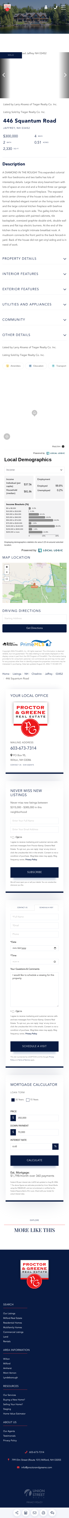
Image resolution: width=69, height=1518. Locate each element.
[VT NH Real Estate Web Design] (34, 1493)
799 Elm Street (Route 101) (36, 1460)
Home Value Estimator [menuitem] (14, 1414)
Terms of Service (24, 1060)
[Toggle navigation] (63, 7)
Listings (17, 674)
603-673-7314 (56, 7)
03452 (59, 674)
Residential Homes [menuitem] (12, 1323)
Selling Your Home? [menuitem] (13, 1404)
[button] (5, 75)
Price (13, 1112)
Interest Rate (18, 1140)
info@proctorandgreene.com (36, 1467)
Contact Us (15, 765)
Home (5, 674)
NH (26, 674)
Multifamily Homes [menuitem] (12, 1328)
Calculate (34, 1160)
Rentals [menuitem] (6, 1342)
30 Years (19, 1100)
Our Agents (28, 765)
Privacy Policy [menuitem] (10, 1441)
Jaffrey (48, 674)
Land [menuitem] (5, 1337)
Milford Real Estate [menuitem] (12, 1318)
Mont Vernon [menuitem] (9, 1373)
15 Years (34, 1100)
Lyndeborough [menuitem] (10, 1378)
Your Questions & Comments (24, 969)
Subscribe (34, 872)
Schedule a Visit (46, 908)
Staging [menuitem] (7, 1409)
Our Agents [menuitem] (9, 1431)
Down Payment (19, 1126)
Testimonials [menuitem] (9, 1436)
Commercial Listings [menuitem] (13, 1332)
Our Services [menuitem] (9, 1395)
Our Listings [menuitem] (9, 1314)
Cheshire (37, 674)
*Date (13, 942)
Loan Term (17, 1093)
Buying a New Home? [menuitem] (14, 1400)
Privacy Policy (31, 860)
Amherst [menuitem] (7, 1368)
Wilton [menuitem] (6, 1359)
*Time (13, 956)
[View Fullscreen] (6, 579)
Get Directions (34, 628)
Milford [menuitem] (6, 1364)
